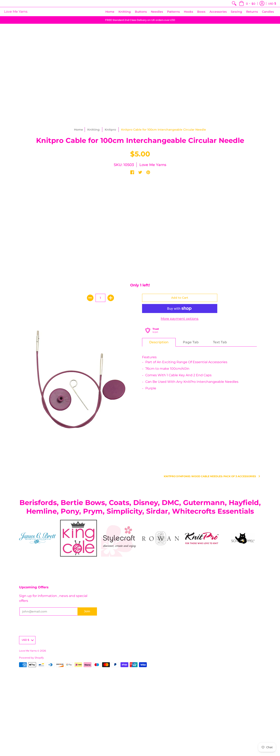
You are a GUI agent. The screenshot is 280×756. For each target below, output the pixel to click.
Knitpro (110, 129)
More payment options (179, 319)
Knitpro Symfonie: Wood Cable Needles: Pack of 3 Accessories (210, 476)
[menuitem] (234, 3)
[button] (247, 3)
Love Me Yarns (15, 12)
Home (78, 129)
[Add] (110, 298)
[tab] (159, 342)
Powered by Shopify (31, 657)
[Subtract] (90, 298)
